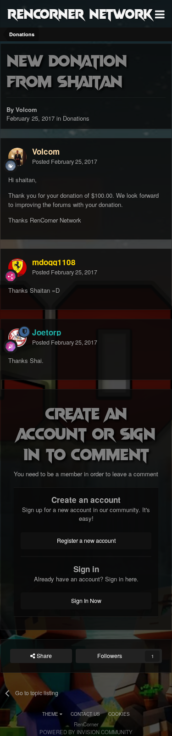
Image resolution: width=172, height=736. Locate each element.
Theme (51, 714)
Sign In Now (86, 601)
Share (43, 656)
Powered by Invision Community (86, 732)
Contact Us (85, 714)
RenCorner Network (80, 13)
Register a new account (86, 540)
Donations (76, 118)
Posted (64, 161)
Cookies (119, 714)
